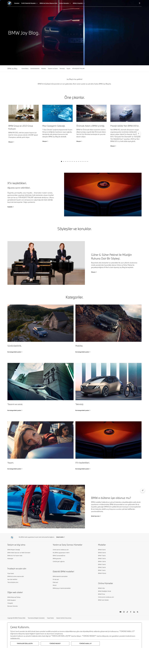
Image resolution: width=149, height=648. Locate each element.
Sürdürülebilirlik (34, 68)
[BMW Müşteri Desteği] (143, 490)
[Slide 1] (61, 161)
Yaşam (68, 68)
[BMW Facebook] (130, 612)
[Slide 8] (75, 161)
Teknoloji (62, 68)
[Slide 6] (71, 161)
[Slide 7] (73, 161)
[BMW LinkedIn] (134, 612)
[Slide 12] (82, 161)
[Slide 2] (63, 161)
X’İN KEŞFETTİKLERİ (78, 68)
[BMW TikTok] (127, 612)
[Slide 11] (80, 161)
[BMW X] (137, 612)
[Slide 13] (84, 161)
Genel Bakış (25, 68)
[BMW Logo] (9, 3)
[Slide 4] (67, 161)
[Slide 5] (69, 161)
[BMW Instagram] (124, 612)
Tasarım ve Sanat (53, 68)
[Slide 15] (88, 161)
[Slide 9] (76, 161)
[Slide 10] (78, 161)
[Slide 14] (86, 161)
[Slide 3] (65, 161)
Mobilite (43, 68)
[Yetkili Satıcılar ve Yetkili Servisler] (140, 3)
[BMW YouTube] (120, 612)
